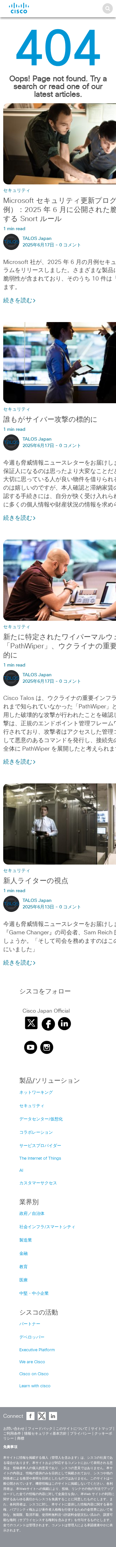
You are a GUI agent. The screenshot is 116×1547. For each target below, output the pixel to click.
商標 (20, 1438)
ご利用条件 (12, 1433)
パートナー (29, 1324)
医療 (23, 1280)
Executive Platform (37, 1350)
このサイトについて (72, 1428)
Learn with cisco (35, 1386)
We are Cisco (32, 1362)
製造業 (25, 1240)
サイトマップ (101, 1428)
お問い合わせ (13, 1428)
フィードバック (40, 1428)
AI (21, 1170)
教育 (23, 1267)
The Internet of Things (40, 1158)
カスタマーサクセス (38, 1183)
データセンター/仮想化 (41, 1119)
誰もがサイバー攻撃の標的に (50, 419)
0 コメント (70, 245)
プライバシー (80, 1433)
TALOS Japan (37, 238)
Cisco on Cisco (34, 1374)
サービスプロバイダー (40, 1146)
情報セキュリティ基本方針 (45, 1433)
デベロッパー (31, 1337)
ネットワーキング (36, 1093)
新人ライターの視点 (35, 881)
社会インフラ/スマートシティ (47, 1227)
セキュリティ (16, 190)
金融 (23, 1254)
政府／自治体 (31, 1214)
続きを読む (17, 301)
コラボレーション (36, 1132)
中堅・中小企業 (34, 1293)
